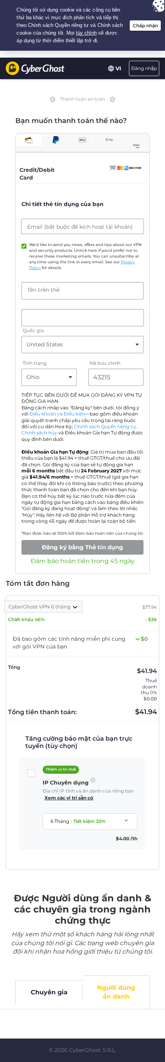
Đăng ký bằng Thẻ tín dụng (82, 547)
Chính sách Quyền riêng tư (104, 426)
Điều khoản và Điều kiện (57, 414)
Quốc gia (33, 330)
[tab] (29, 140)
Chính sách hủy (39, 432)
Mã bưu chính (104, 363)
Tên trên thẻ (43, 289)
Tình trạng (34, 363)
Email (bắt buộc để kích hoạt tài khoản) (80, 226)
